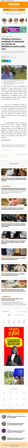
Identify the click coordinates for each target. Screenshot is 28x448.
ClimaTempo (24, 312)
